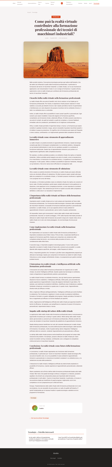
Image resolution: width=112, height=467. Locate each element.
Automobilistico (32, 3)
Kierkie (56, 453)
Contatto (59, 458)
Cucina (47, 3)
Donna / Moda (53, 3)
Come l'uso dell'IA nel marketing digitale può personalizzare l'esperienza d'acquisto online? (70, 438)
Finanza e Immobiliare (69, 3)
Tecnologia (96, 3)
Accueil (29, 12)
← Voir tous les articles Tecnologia (39, 418)
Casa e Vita (40, 3)
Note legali (53, 458)
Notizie (80, 3)
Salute (85, 3)
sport (90, 3)
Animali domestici (19, 3)
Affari (14, 3)
